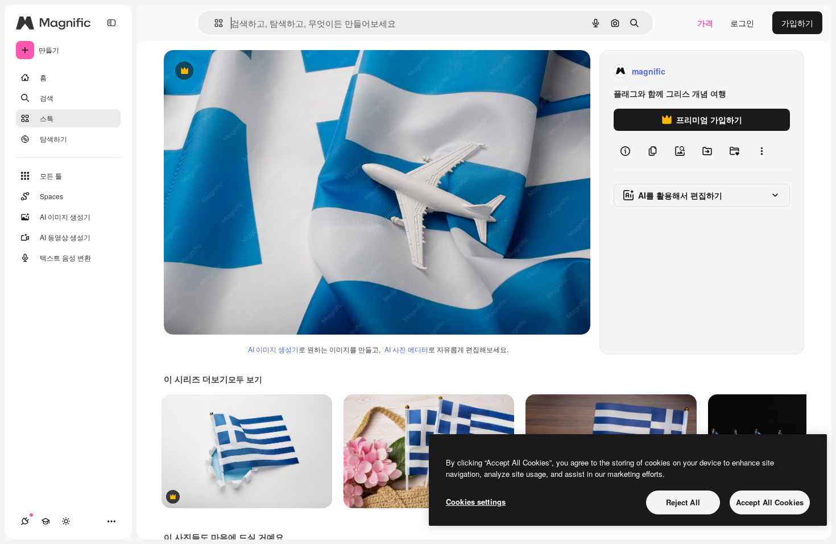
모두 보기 (245, 379)
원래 (229, 71)
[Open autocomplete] (214, 23)
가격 (705, 22)
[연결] (25, 521)
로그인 (742, 22)
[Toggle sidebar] (111, 23)
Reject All (683, 502)
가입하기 (797, 22)
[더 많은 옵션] (761, 151)
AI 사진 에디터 (406, 349)
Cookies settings (476, 501)
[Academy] (45, 521)
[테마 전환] (66, 521)
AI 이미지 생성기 (273, 349)
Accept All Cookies (770, 502)
